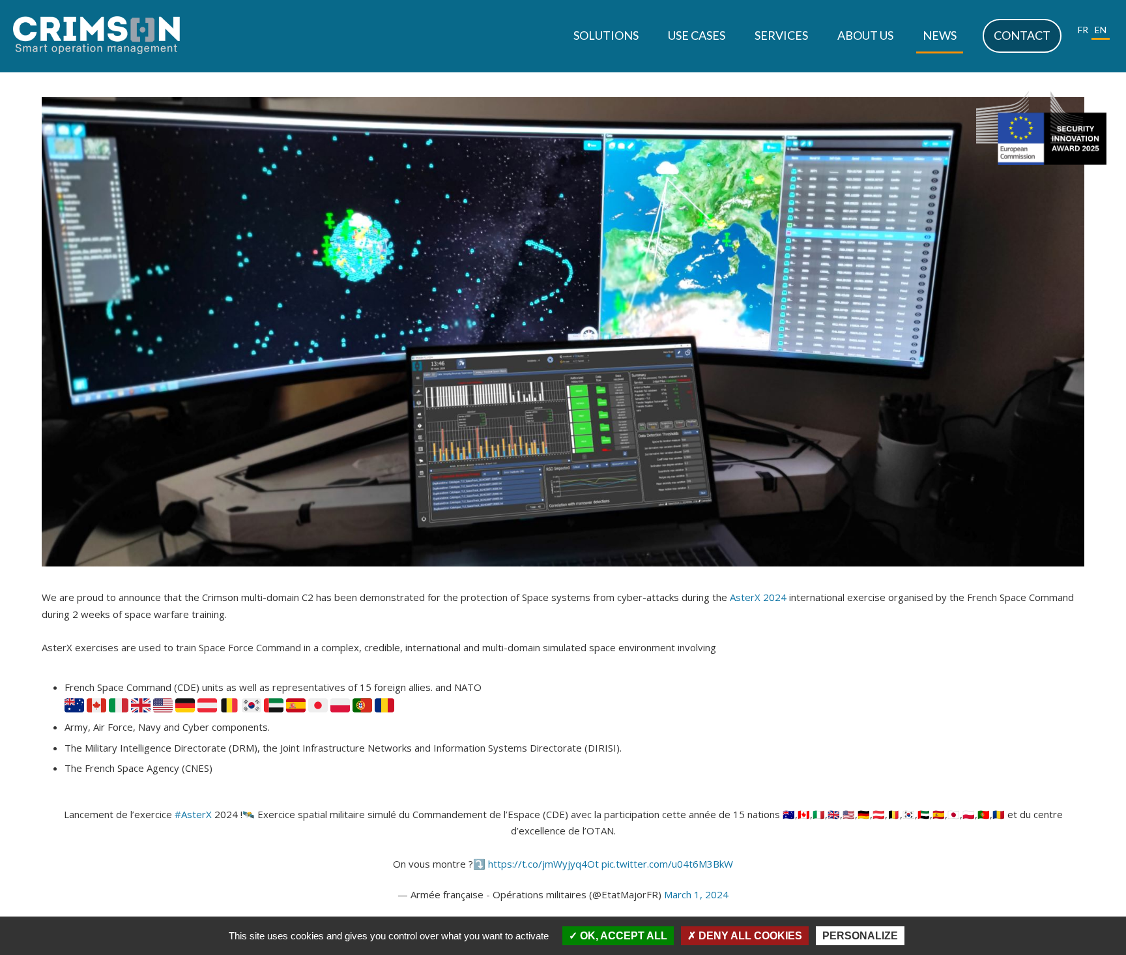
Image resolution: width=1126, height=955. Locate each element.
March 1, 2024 (696, 894)
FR (1083, 29)
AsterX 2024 (758, 597)
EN (1100, 29)
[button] (606, 35)
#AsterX (193, 814)
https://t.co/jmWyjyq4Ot (543, 863)
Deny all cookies (749, 935)
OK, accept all (622, 935)
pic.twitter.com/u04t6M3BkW (667, 863)
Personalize (860, 935)
